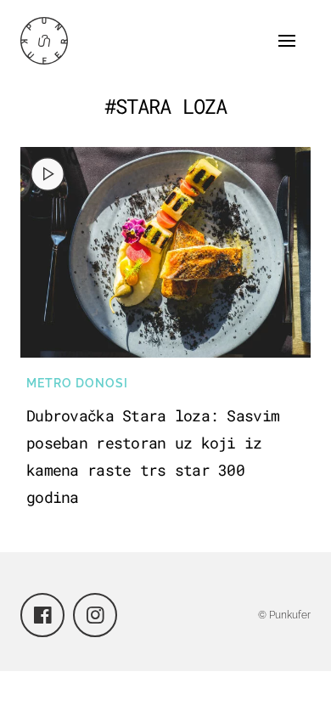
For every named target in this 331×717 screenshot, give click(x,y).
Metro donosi (77, 383)
